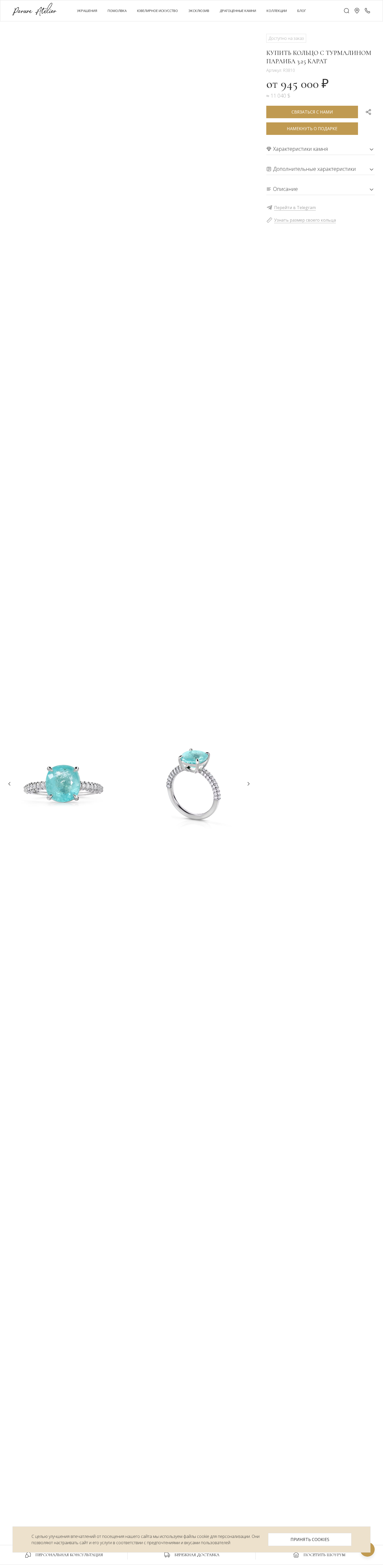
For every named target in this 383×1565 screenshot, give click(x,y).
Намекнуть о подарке (312, 129)
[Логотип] (35, 10)
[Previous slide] (9, 783)
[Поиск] (346, 11)
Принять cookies (310, 1539)
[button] (357, 11)
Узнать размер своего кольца (305, 220)
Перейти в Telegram (295, 207)
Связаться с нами (312, 112)
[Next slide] (248, 783)
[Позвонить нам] (367, 11)
